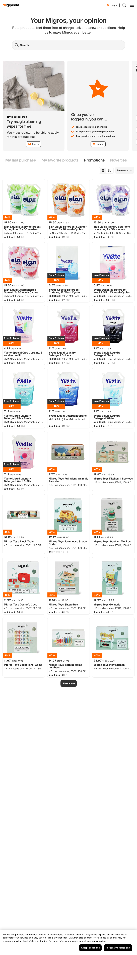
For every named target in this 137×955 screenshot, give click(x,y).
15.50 (14, 222)
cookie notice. (99, 941)
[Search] (124, 5)
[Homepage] (11, 5)
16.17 (14, 537)
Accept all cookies (90, 947)
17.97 (104, 474)
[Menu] (131, 5)
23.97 (104, 660)
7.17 (57, 348)
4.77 (13, 348)
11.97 (103, 537)
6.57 (58, 285)
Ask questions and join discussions (95, 136)
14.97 (59, 660)
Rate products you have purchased (95, 131)
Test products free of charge (91, 127)
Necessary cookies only (118, 947)
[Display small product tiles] (103, 170)
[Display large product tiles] (109, 170)
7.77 (58, 474)
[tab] (21, 160)
